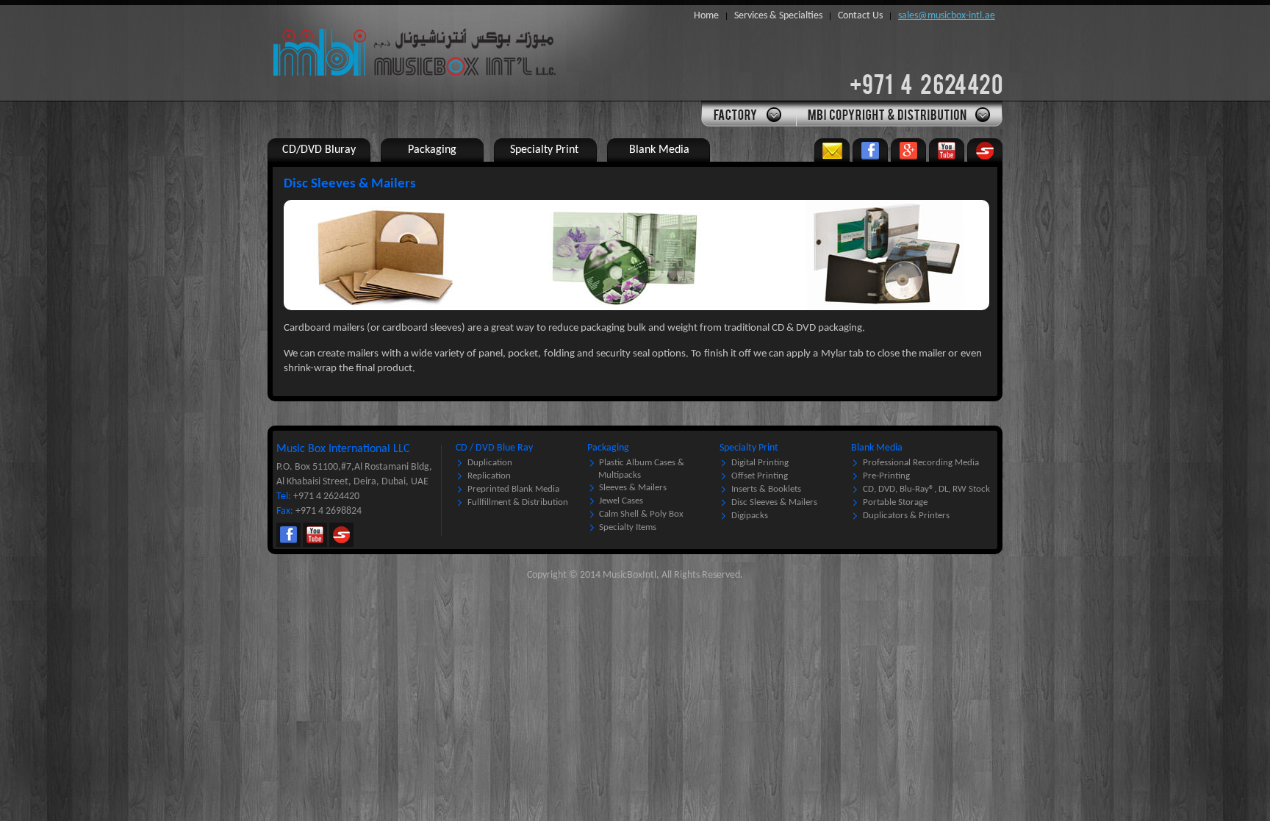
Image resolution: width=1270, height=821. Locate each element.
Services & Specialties (778, 15)
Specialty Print (749, 447)
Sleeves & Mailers (633, 487)
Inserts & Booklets (766, 489)
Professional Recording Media (921, 462)
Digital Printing (760, 462)
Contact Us (860, 15)
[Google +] (908, 150)
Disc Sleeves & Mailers (774, 502)
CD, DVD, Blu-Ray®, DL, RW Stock (926, 489)
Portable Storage (895, 502)
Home (706, 15)
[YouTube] (946, 150)
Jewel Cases (621, 501)
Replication (489, 476)
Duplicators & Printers (906, 515)
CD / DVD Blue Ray (494, 447)
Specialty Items (627, 527)
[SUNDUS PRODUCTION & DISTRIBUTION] (984, 150)
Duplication (489, 462)
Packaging (608, 447)
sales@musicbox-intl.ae (946, 15)
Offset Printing (759, 476)
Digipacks (749, 515)
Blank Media (877, 447)
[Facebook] (870, 150)
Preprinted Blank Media (513, 489)
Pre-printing (886, 476)
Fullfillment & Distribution (517, 502)
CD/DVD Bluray (319, 150)
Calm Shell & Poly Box (641, 514)
